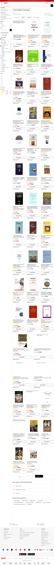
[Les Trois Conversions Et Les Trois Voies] (47, 312)
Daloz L (28, 266)
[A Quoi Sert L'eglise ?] (33, 227)
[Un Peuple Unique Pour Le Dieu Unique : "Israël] (43, 341)
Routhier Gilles (29, 208)
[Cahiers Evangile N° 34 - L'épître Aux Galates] (33, 56)
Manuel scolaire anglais (5, 563)
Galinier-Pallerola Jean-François (32, 122)
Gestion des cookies (44, 537)
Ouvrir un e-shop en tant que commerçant (27, 532)
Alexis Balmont (15, 150)
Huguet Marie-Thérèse (38, 349)
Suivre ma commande (7, 537)
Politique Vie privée (44, 535)
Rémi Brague (43, 237)
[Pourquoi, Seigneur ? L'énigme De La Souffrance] (47, 169)
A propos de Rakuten (44, 542)
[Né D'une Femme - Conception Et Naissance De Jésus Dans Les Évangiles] (19, 426)
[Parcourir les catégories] (2, 3)
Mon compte (6, 530)
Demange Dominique (16, 93)
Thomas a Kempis (16, 462)
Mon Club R (5, 538)
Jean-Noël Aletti (31, 434)
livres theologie (40, 500)
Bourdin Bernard (44, 93)
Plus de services (32, 558)
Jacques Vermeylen (16, 266)
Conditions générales (44, 532)
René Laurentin (29, 321)
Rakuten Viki (27, 558)
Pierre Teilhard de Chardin (17, 236)
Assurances (43, 545)
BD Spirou (35, 563)
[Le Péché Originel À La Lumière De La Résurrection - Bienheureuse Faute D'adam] (33, 140)
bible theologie (38, 502)
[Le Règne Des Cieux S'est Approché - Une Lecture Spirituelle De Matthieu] (33, 256)
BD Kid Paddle (25, 563)
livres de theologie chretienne (18, 502)
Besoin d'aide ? (22, 530)
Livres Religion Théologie (34, 266)
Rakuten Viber (21, 558)
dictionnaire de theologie (30, 502)
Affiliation (42, 538)
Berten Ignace (29, 462)
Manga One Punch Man (10, 563)
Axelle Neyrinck (43, 208)
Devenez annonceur (44, 540)
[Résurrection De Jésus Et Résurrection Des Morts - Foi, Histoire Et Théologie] (47, 112)
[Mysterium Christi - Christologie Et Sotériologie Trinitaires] (34, 27)
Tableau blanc (38, 563)
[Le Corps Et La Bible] (47, 426)
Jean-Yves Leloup (16, 377)
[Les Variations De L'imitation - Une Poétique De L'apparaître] (47, 27)
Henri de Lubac (43, 150)
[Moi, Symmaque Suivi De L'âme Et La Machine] (33, 284)
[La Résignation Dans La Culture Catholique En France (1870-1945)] (33, 112)
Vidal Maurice (29, 236)
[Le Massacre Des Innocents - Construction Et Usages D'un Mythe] (47, 198)
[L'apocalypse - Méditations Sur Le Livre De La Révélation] (47, 256)
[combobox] (25, 6)
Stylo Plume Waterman (43, 563)
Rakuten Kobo (10, 558)
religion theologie (24, 500)
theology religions (32, 500)
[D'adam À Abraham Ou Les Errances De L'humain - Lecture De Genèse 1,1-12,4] (19, 312)
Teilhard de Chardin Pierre (38, 377)
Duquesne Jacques (45, 406)
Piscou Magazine (16, 563)
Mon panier (5, 532)
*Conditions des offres (45, 534)
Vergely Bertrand (29, 406)
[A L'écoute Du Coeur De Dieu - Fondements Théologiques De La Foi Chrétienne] (47, 56)
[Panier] (52, 3)
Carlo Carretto (43, 179)
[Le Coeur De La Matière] (43, 369)
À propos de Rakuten (39, 558)
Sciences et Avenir (49, 563)
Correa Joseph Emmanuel (31, 93)
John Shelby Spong (16, 435)
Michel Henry (15, 406)
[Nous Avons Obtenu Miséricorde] (22, 341)
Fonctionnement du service (45, 543)
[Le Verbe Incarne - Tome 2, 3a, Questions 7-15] (19, 198)
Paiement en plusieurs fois (8, 534)
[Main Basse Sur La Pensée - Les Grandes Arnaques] (33, 397)
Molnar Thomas (30, 294)
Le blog (21, 538)
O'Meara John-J (43, 294)
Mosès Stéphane (16, 122)
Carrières (42, 530)
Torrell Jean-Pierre (44, 122)
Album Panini (21, 563)
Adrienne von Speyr (44, 266)
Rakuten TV (15, 558)
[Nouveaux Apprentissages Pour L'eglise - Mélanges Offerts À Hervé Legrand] (33, 198)
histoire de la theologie (46, 502)
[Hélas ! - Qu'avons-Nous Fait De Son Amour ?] (19, 284)
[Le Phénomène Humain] (19, 227)
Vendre (5, 535)
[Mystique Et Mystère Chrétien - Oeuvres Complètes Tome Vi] (47, 140)
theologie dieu (29, 504)
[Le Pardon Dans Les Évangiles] (34, 426)
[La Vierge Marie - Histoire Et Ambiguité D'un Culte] (47, 397)
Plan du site (22, 537)
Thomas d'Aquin (16, 208)
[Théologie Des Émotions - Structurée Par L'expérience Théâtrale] (19, 56)
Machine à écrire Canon (29, 563)
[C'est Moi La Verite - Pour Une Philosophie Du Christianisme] (19, 397)
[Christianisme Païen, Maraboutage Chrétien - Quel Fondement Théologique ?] (33, 83)
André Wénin (15, 321)
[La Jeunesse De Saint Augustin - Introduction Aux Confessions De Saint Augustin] (47, 284)
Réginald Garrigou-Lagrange (45, 321)
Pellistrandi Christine (45, 434)
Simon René (29, 179)
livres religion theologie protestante (19, 504)
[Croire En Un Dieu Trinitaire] (33, 453)
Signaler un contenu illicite (24, 535)
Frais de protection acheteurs (25, 534)
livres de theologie (17, 500)
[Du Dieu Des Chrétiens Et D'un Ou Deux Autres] (47, 227)
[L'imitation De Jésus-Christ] (19, 453)
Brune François (15, 294)
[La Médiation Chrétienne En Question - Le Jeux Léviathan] (47, 83)
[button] (44, 0)
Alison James (29, 150)
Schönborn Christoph (16, 179)
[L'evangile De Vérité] (22, 369)
